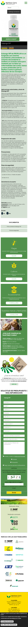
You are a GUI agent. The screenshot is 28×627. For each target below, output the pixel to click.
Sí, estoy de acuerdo (7, 621)
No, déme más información (9, 624)
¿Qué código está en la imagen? (14, 482)
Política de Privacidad (19, 456)
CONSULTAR (14, 314)
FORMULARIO (14, 303)
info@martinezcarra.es (14, 299)
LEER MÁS (14, 384)
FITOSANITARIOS (4, 47)
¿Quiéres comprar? (11, 39)
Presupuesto (15, 462)
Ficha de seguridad (14, 230)
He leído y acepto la (14, 456)
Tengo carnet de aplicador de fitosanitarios (14, 465)
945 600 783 (16, 611)
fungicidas (11, 47)
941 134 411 (16, 604)
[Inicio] (10, 2)
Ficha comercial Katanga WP (14, 226)
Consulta (14, 459)
